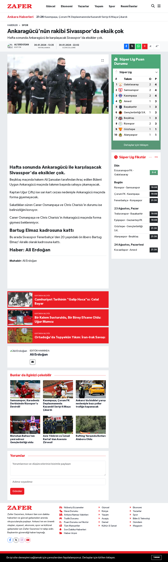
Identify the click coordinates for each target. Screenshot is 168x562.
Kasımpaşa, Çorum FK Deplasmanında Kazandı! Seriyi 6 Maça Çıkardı (81, 16)
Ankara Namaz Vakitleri (76, 515)
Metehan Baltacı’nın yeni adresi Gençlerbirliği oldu (22, 439)
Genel (105, 522)
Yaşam (99, 6)
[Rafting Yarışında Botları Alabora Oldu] (91, 424)
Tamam (156, 557)
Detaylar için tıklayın (136, 145)
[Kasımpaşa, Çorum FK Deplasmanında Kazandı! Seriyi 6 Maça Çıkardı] (58, 389)
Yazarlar (83, 6)
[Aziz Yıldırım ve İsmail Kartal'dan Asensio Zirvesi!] (58, 424)
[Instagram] (22, 540)
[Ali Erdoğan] (18, 351)
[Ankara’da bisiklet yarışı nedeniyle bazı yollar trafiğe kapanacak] (91, 389)
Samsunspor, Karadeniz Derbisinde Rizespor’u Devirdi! (24, 403)
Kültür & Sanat (109, 526)
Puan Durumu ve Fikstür (76, 522)
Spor (112, 6)
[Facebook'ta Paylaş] (126, 46)
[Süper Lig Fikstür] (156, 157)
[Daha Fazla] (144, 46)
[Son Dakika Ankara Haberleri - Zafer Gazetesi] (19, 6)
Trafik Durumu (71, 518)
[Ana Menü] (158, 6)
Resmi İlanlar (129, 6)
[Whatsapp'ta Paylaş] (138, 46)
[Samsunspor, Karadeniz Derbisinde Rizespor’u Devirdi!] (25, 389)
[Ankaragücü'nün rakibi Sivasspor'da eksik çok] (58, 84)
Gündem (137, 522)
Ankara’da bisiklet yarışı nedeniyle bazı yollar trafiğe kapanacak (91, 403)
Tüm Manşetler (72, 526)
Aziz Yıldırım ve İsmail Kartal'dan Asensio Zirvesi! (56, 439)
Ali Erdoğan (39, 354)
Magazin (137, 526)
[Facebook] (10, 540)
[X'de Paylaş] (132, 46)
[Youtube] (28, 540)
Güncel (50, 6)
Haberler (12, 25)
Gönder (17, 491)
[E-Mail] (32, 362)
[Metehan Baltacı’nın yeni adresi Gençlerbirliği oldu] (25, 424)
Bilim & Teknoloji (141, 518)
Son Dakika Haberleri (75, 529)
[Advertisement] (69, 139)
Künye (105, 511)
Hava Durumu (71, 511)
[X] (16, 540)
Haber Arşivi (70, 533)
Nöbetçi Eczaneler (74, 507)
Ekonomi (66, 6)
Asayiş (105, 518)
